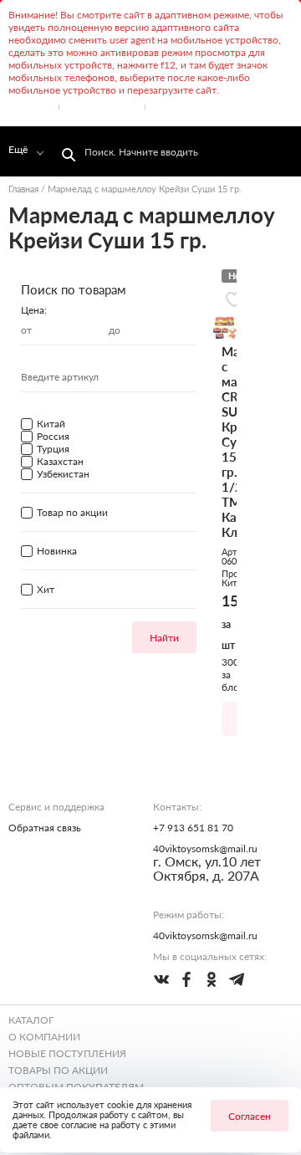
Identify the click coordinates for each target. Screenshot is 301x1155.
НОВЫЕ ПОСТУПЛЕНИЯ (67, 1053)
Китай (234, 582)
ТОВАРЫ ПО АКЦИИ (58, 1070)
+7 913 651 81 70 (193, 827)
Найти (164, 637)
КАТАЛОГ (31, 1020)
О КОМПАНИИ (44, 1036)
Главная (23, 188)
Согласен (249, 1116)
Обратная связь (44, 827)
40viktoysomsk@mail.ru (205, 848)
